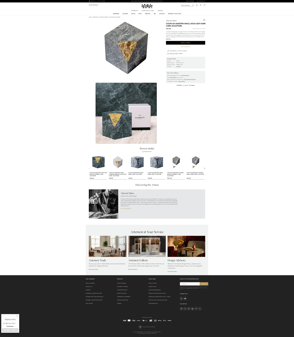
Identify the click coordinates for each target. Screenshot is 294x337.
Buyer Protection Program (190, 79)
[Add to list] (204, 20)
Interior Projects (122, 290)
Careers (88, 290)
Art (155, 14)
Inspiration (134, 10)
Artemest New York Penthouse (94, 296)
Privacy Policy (153, 283)
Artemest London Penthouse (94, 300)
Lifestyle (162, 14)
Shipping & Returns (122, 300)
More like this (147, 151)
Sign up (204, 284)
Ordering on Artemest (123, 296)
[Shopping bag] (204, 5)
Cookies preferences (155, 290)
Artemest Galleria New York (94, 293)
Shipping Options (185, 75)
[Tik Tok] (188, 308)
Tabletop (147, 14)
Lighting (125, 14)
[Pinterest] (196, 308)
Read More (168, 39)
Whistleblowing (153, 303)
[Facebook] (185, 308)
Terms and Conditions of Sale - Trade (159, 296)
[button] (205, 168)
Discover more (126, 208)
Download (178, 66)
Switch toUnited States (10, 330)
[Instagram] (181, 308)
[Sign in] (196, 5)
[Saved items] (200, 5)
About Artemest (190, 1)
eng (101, 1)
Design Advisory (122, 293)
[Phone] (181, 298)
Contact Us (202, 1)
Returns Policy (182, 81)
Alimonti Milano (171, 20)
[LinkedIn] (192, 308)
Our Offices (89, 303)
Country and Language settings (158, 300)
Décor (133, 14)
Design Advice (173, 77)
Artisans (160, 10)
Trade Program (93, 5)
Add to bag (185, 43)
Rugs (140, 14)
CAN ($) (93, 1)
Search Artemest (185, 5)
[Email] (185, 298)
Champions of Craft (148, 10)
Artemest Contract (122, 286)
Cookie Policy (153, 286)
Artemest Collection (174, 14)
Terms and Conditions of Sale (157, 293)
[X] (199, 308)
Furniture (116, 14)
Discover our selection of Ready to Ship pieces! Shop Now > (147, 1)
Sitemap (119, 303)
